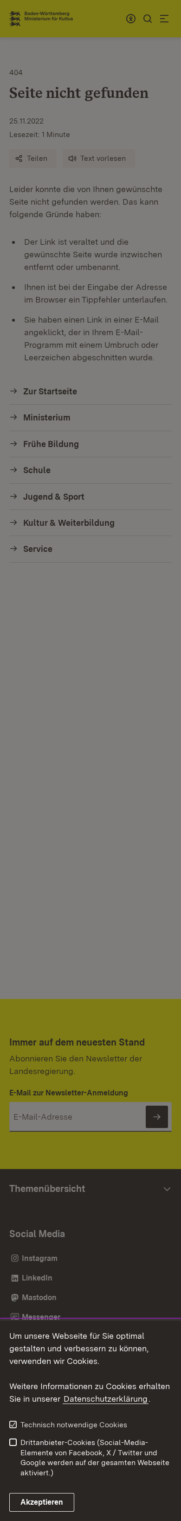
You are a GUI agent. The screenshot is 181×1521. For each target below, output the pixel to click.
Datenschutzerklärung (106, 1399)
